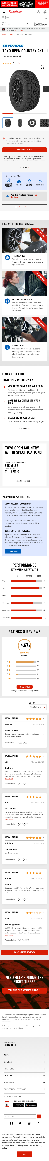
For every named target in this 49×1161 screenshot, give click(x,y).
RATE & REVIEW (24, 687)
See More (23, 428)
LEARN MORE (13, 551)
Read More (9, 779)
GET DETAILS (19, 30)
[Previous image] (3, 89)
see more (23, 167)
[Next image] (46, 89)
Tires (11, 34)
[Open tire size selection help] (20, 56)
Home (4, 34)
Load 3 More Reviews (24, 952)
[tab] (8, 122)
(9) (19, 63)
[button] (19, 743)
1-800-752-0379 (41, 25)
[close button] (46, 1133)
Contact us (10, 1045)
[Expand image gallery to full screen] (23, 67)
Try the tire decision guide (23, 990)
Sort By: (32, 703)
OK (24, 1154)
